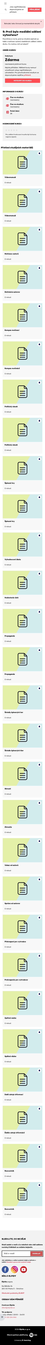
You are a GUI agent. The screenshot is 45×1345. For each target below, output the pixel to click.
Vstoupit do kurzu (23, 81)
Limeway (22, 1340)
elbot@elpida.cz (8, 1308)
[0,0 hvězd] (6, 130)
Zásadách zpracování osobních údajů (18, 1262)
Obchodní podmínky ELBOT (13, 1293)
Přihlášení (35, 10)
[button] (6, 10)
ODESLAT (36, 1254)
